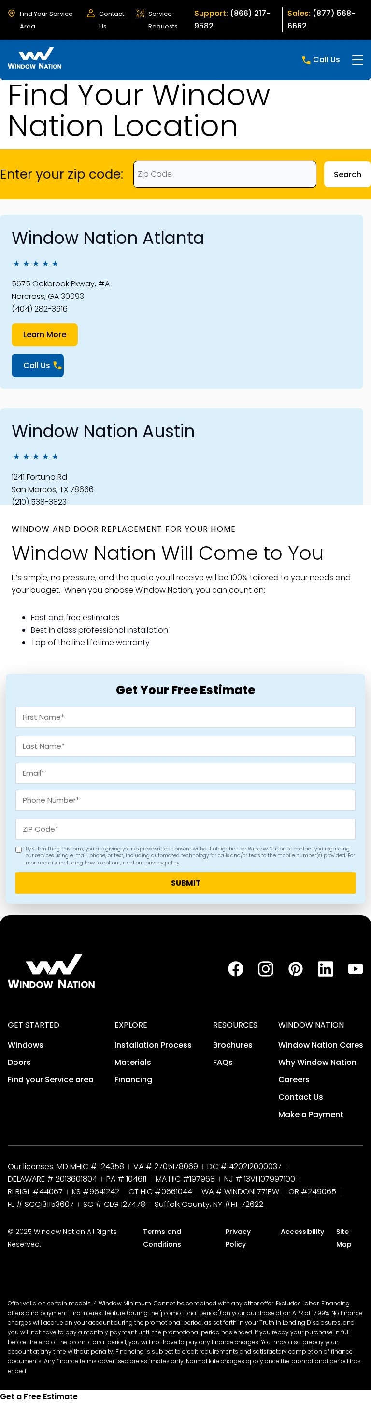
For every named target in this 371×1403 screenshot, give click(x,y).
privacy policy (162, 862)
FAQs (223, 1062)
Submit (185, 883)
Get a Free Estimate (39, 1396)
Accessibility (302, 1231)
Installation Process (153, 1044)
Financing (133, 1079)
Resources (235, 1025)
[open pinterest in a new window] (295, 973)
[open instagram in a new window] (265, 973)
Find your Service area (51, 1079)
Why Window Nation (317, 1062)
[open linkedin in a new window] (325, 973)
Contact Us (300, 1097)
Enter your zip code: (61, 174)
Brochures (233, 1044)
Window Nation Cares (320, 1044)
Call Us (326, 59)
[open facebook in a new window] (235, 973)
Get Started (33, 1025)
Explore (130, 1025)
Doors (19, 1062)
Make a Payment (310, 1114)
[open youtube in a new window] (355, 973)
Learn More (44, 334)
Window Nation (311, 1025)
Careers (294, 1079)
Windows (25, 1044)
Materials (132, 1062)
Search (347, 174)
